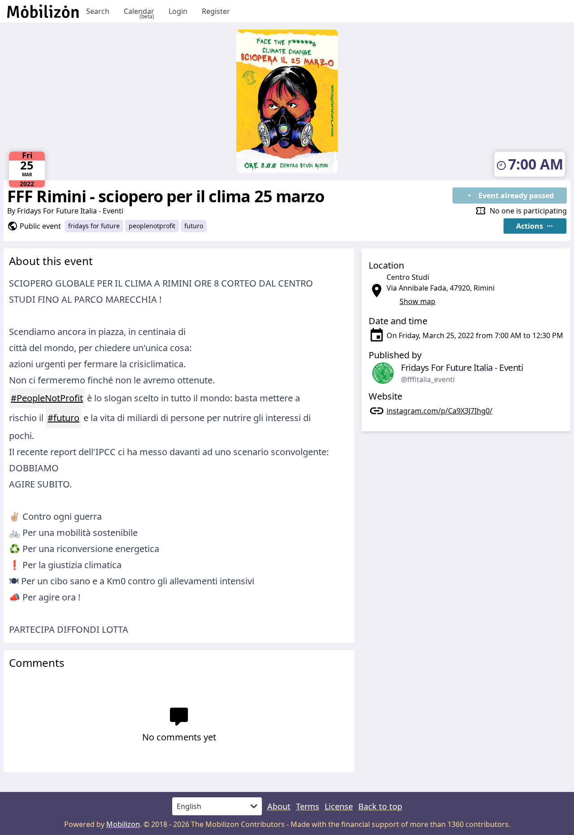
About (279, 806)
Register (216, 11)
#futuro (63, 418)
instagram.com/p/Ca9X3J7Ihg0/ (439, 411)
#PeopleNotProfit (47, 398)
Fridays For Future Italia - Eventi (70, 211)
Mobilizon (123, 824)
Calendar (139, 11)
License (339, 806)
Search (97, 11)
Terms (307, 806)
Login (178, 11)
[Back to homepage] (43, 11)
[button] (535, 226)
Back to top (380, 806)
